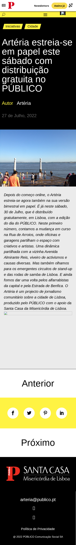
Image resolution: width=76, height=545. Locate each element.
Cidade (32, 26)
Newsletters (41, 5)
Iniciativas (13, 26)
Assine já (59, 5)
